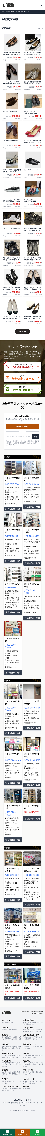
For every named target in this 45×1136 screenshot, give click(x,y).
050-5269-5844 (11, 709)
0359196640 (12, 536)
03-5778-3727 (13, 587)
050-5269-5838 (11, 646)
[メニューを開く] (40, 4)
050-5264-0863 (11, 813)
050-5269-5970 (33, 760)
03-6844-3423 (32, 536)
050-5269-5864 (31, 591)
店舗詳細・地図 (14, 509)
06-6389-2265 (32, 875)
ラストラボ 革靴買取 (8, 12)
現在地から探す (22, 426)
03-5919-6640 (13, 484)
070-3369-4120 (33, 708)
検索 (36, 436)
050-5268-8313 (14, 760)
